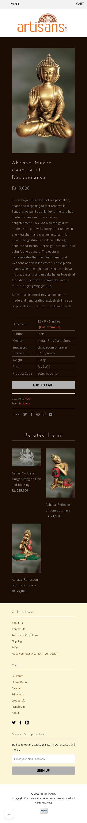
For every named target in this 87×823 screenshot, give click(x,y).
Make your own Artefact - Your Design (35, 653)
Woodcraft (18, 700)
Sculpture (24, 403)
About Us (17, 622)
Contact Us (18, 629)
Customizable (49, 327)
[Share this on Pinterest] (37, 414)
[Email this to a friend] (49, 414)
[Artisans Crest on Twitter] (14, 722)
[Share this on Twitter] (24, 414)
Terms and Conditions (25, 635)
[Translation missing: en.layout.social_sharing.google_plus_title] (43, 414)
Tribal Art (17, 694)
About (15, 712)
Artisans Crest (47, 793)
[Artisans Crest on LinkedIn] (27, 722)
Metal (27, 398)
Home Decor (20, 682)
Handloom (18, 706)
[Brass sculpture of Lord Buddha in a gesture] (43, 100)
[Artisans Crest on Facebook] (20, 722)
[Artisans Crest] (43, 23)
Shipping (17, 641)
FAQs (15, 647)
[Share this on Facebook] (30, 414)
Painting (17, 688)
